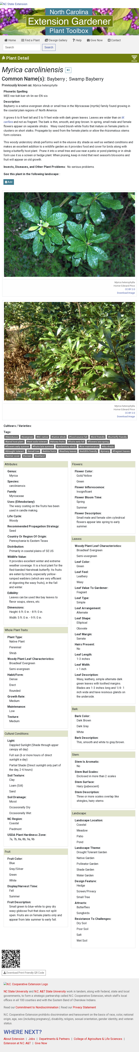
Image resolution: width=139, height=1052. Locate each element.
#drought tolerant (14, 451)
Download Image (126, 292)
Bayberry (56, 79)
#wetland (40, 456)
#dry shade (108, 446)
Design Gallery (57, 40)
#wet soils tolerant (37, 441)
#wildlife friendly (88, 451)
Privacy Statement (84, 1007)
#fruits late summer (43, 446)
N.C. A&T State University (50, 991)
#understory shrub (66, 446)
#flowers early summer (17, 446)
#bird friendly (98, 437)
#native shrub (58, 437)
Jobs (31, 1039)
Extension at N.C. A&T (17, 1043)
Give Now (96, 40)
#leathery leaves (67, 451)
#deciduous (11, 437)
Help (78, 40)
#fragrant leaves (121, 451)
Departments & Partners (54, 1039)
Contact (115, 40)
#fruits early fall (76, 441)
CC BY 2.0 (130, 289)
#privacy (104, 451)
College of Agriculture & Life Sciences (98, 1039)
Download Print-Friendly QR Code (25, 972)
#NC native (42, 437)
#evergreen (27, 437)
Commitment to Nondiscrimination (37, 1007)
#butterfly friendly (117, 437)
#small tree (33, 451)
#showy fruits (57, 441)
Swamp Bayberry (86, 79)
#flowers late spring (98, 441)
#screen (27, 456)
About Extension (14, 1039)
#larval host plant (14, 441)
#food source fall (78, 437)
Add (9, 181)
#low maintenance (89, 446)
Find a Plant (32, 40)
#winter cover (12, 456)
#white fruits (49, 451)
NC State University (16, 991)
